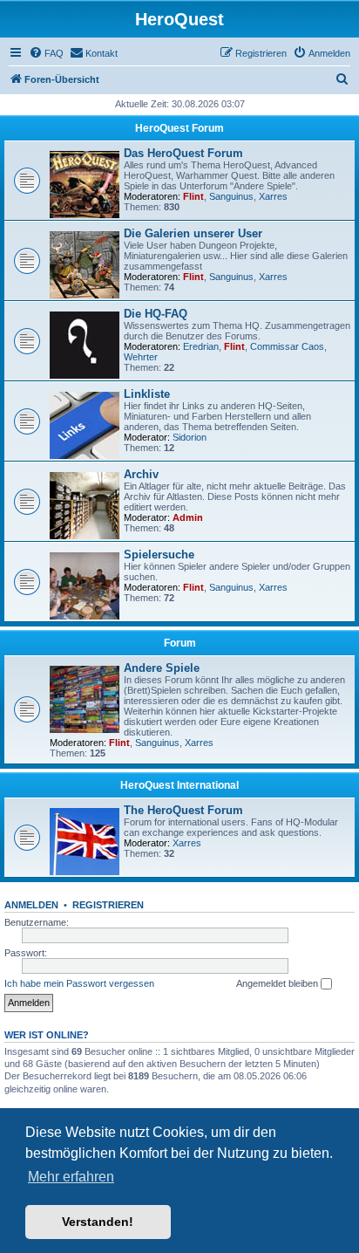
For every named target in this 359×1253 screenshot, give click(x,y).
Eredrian (201, 346)
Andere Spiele (162, 667)
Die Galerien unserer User (193, 233)
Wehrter (141, 357)
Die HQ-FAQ (155, 313)
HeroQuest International (179, 785)
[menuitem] (46, 53)
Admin (188, 517)
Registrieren (108, 905)
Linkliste (147, 394)
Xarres (273, 196)
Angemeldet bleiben (278, 983)
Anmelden (31, 905)
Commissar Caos (287, 346)
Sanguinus (231, 196)
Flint (193, 196)
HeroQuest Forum (179, 128)
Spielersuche (159, 554)
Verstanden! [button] (97, 1222)
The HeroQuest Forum (183, 810)
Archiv (141, 474)
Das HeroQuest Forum (183, 153)
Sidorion (190, 437)
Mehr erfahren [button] (71, 1176)
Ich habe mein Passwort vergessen (79, 983)
